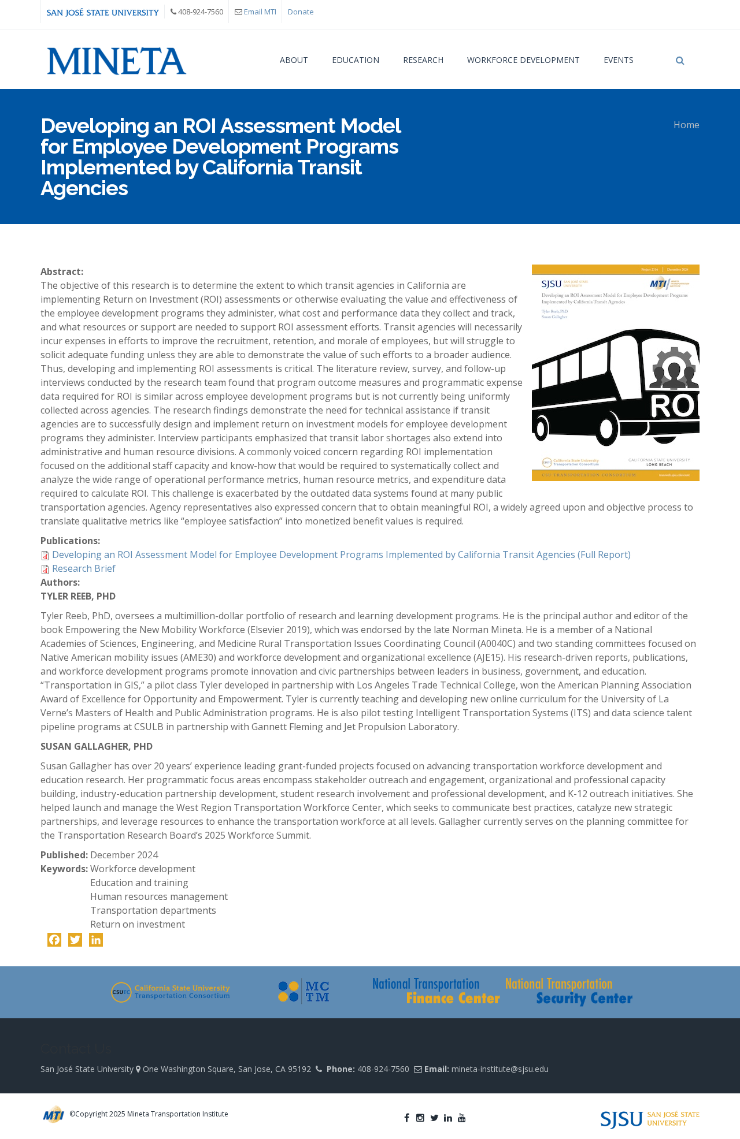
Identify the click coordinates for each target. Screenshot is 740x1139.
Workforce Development (523, 59)
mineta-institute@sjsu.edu (500, 1068)
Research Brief (84, 568)
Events (619, 59)
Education (355, 59)
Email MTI (260, 11)
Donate (301, 11)
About (294, 59)
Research (423, 59)
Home (687, 124)
